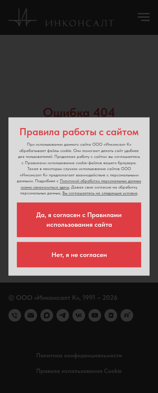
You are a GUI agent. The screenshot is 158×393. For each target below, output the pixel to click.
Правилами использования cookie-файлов (63, 162)
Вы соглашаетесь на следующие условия (99, 192)
